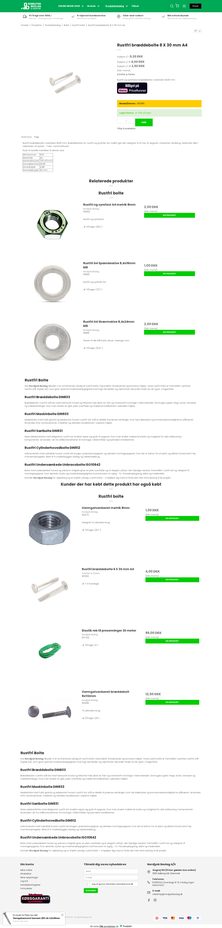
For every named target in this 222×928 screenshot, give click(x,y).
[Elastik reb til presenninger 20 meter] (50, 658)
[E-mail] (111, 877)
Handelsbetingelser (30, 884)
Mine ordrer (26, 870)
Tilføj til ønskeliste (126, 128)
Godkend (91, 890)
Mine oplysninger (29, 877)
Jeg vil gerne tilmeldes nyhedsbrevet (111, 884)
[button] (195, 31)
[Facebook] (148, 900)
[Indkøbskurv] (177, 6)
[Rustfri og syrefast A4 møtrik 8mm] (52, 230)
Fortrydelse (26, 888)
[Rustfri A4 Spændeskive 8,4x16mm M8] (52, 289)
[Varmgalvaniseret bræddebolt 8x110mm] (50, 719)
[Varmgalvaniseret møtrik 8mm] (50, 535)
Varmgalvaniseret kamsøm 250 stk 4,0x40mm (36, 918)
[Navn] (111, 871)
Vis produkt (169, 215)
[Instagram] (155, 900)
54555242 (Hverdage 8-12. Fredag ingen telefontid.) (173, 884)
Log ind (24, 881)
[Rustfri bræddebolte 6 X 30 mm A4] (50, 596)
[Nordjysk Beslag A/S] (31, 6)
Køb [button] (144, 122)
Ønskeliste (25, 873)
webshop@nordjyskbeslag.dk (168, 894)
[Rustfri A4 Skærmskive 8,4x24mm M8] (52, 347)
